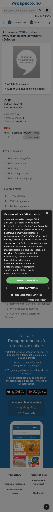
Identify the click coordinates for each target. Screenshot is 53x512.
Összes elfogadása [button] (27, 280)
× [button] (47, 213)
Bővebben (23, 273)
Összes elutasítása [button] (27, 288)
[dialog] (26, 256)
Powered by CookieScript (37, 300)
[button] (26, 295)
